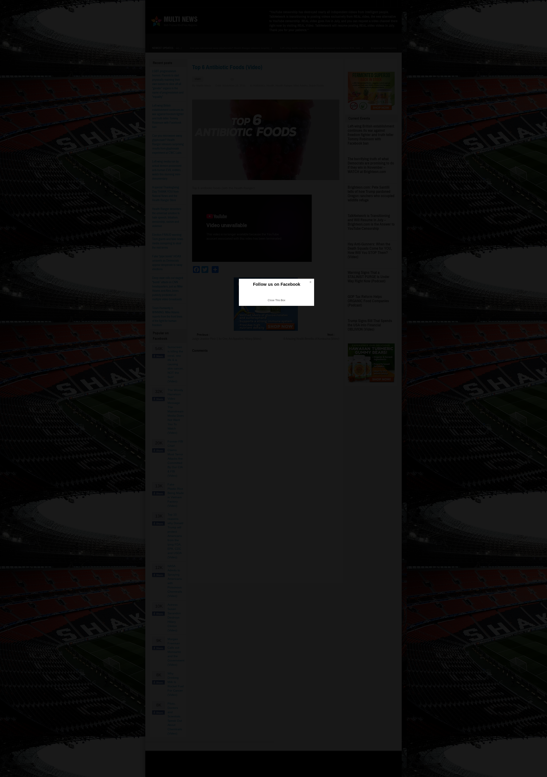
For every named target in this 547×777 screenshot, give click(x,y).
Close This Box (276, 300)
